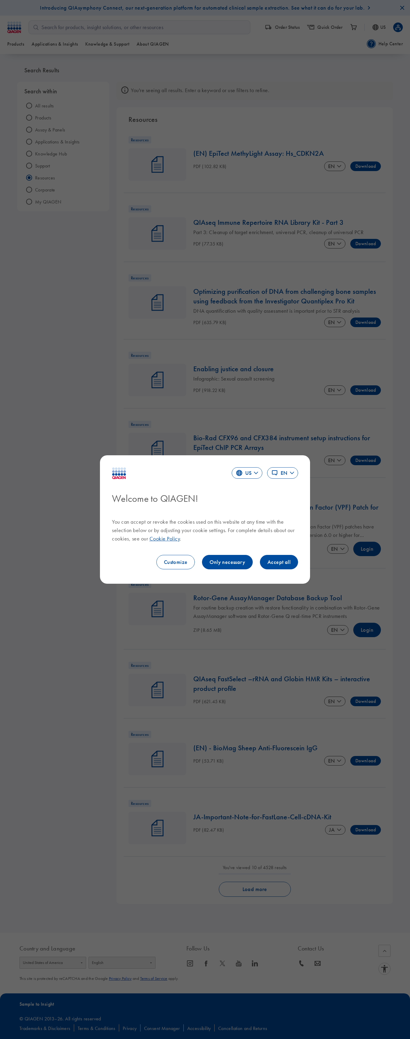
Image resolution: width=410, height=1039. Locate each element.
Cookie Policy (164, 538)
